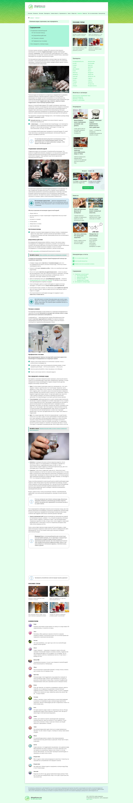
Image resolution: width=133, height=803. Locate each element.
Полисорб (75, 76)
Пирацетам (90, 74)
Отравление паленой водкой (38, 30)
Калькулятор (102, 13)
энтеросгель (44, 280)
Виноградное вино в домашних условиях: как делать (80, 123)
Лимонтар (75, 72)
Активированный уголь (78, 61)
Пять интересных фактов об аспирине (80, 211)
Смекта (74, 80)
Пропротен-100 (91, 76)
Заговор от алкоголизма (78, 100)
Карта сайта (89, 799)
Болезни (30, 13)
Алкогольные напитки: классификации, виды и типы (79, 151)
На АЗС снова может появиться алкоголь (95, 211)
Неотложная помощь (39, 32)
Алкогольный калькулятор (81, 261)
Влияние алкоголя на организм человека (84, 264)
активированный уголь (35, 280)
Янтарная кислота (92, 85)
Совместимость (55, 13)
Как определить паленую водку (39, 44)
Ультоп (74, 83)
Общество (74, 13)
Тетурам (75, 82)
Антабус (75, 63)
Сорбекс (90, 80)
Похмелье (35, 13)
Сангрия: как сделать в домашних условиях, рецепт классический (57, 615)
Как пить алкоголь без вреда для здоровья (80, 235)
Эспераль (75, 85)
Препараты (47, 13)
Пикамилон (75, 74)
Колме (74, 70)
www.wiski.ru (36, 251)
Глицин (74, 67)
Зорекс (89, 69)
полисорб (50, 280)
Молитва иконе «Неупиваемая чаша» (81, 95)
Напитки (79, 13)
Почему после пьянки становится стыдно (94, 181)
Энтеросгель (91, 83)
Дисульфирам (76, 69)
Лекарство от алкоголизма (93, 235)
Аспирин (75, 65)
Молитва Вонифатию (78, 97)
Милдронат (90, 72)
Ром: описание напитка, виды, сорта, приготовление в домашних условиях (37, 615)
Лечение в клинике (38, 38)
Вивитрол (90, 65)
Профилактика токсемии (40, 41)
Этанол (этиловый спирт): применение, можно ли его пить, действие (95, 124)
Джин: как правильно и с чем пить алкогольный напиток (58, 599)
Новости (85, 13)
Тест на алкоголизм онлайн (81, 258)
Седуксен (90, 78)
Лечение (41, 13)
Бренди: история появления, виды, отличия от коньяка (36, 599)
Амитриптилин (91, 61)
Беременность (63, 13)
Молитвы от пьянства (78, 98)
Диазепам (90, 67)
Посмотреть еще (88, 187)
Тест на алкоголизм (93, 13)
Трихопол (90, 82)
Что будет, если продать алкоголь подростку (80, 181)
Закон (69, 13)
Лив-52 (89, 70)
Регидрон (75, 78)
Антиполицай (91, 63)
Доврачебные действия (39, 35)
